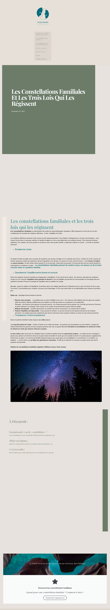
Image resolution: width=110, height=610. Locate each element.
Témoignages (41, 59)
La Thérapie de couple (42, 39)
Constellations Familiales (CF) (42, 34)
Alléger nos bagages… (19, 440)
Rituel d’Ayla (41, 48)
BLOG (38, 55)
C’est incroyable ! (16, 449)
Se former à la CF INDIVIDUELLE (42, 44)
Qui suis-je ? (41, 52)
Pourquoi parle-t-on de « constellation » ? (28, 432)
